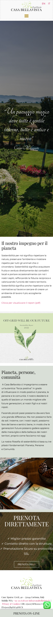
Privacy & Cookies (11, 603)
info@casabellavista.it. (39, 600)
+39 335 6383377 (20, 600)
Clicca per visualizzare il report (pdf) (20, 302)
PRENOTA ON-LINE (26, 613)
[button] (26, 15)
